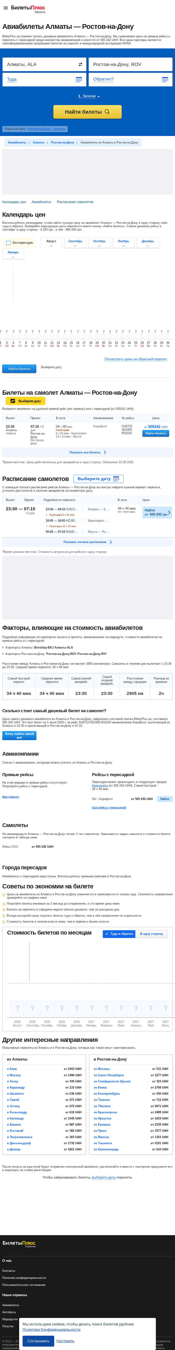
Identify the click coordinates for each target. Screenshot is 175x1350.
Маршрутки (10, 1319)
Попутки (7, 1326)
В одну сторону (151, 933)
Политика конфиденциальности (24, 1278)
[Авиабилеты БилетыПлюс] (19, 1247)
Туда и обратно (122, 933)
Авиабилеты (10, 1305)
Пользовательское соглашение (23, 1285)
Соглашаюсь (38, 1341)
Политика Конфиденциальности (51, 1329)
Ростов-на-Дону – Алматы (46, 129)
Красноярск (100, 785)
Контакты (8, 1270)
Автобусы (9, 1312)
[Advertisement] (87, 171)
